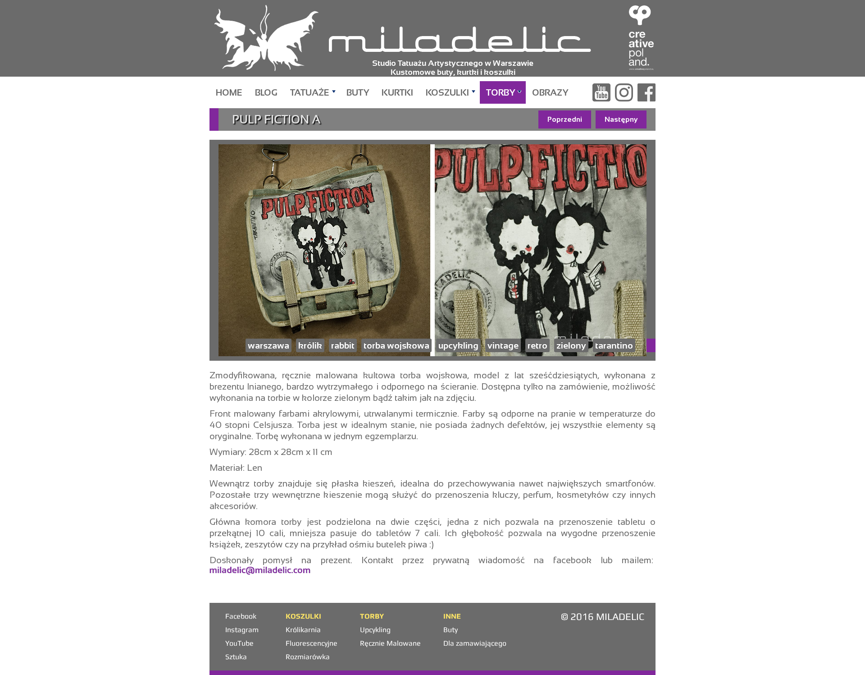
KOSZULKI (447, 92)
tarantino (614, 345)
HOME (229, 92)
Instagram (242, 629)
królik (310, 345)
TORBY (500, 92)
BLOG (266, 92)
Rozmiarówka (308, 656)
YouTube (239, 643)
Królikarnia (303, 629)
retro (537, 345)
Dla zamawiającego (474, 643)
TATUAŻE (309, 92)
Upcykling (375, 629)
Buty (450, 629)
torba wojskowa (396, 345)
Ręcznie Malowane (390, 643)
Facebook (240, 616)
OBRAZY (550, 92)
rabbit (343, 345)
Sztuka (236, 656)
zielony (571, 345)
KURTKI (397, 92)
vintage (503, 345)
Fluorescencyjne (311, 643)
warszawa (268, 345)
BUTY (357, 92)
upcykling (458, 345)
